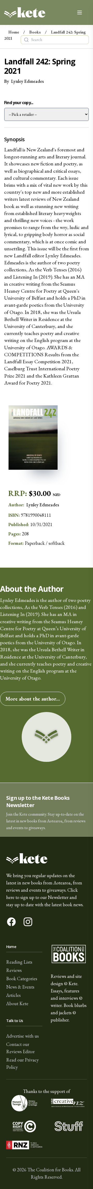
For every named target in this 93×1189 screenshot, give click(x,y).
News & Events (20, 987)
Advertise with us (22, 1036)
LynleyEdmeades (27, 81)
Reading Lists (19, 962)
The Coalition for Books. (50, 1170)
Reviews (14, 970)
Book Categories (21, 979)
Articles (13, 995)
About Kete (17, 1003)
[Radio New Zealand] (24, 1145)
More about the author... (32, 698)
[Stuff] (69, 1126)
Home (13, 32)
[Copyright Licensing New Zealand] (24, 1126)
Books (35, 32)
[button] (46, 810)
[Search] (26, 39)
